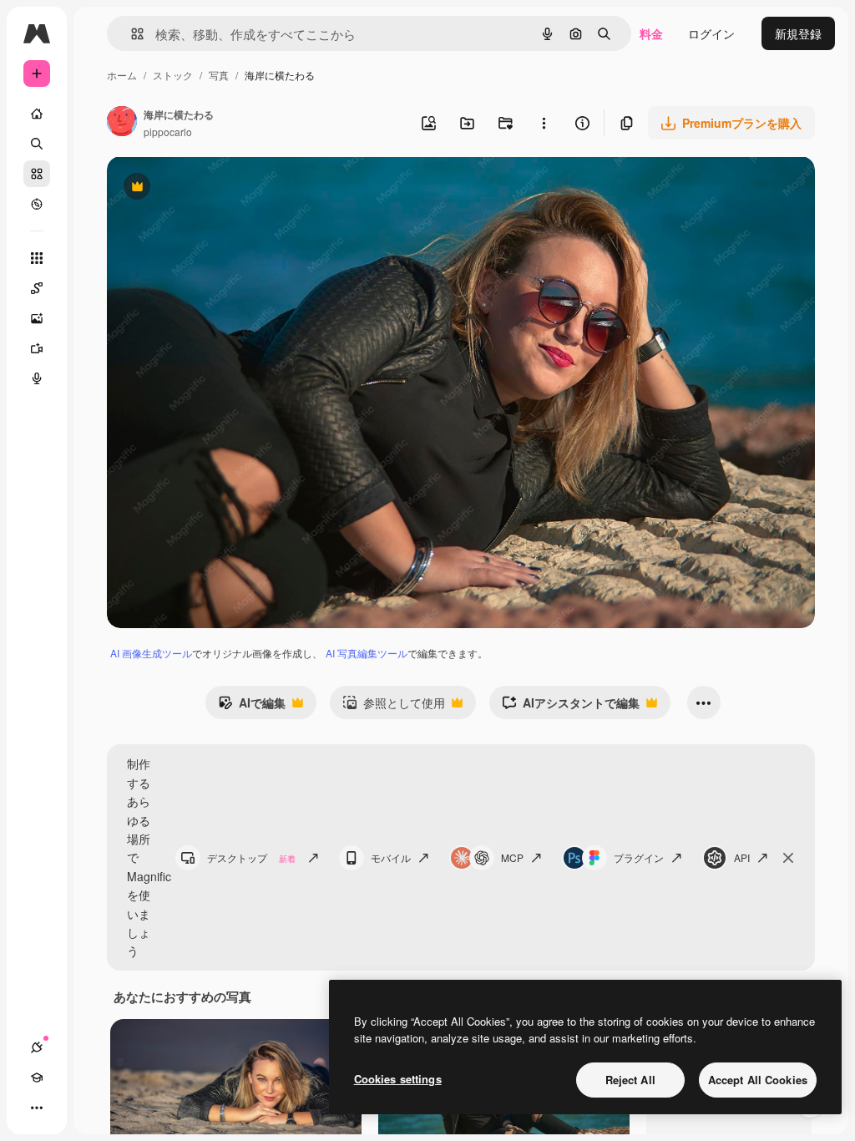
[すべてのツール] (36, 258)
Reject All (630, 1080)
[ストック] (36, 173)
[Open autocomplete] (131, 34)
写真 (219, 75)
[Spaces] (36, 288)
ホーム (122, 75)
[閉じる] (788, 858)
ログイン (711, 33)
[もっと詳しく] (36, 203)
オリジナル (221, 188)
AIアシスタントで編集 (571, 706)
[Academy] (36, 1077)
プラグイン (639, 857)
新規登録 (798, 33)
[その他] (36, 1107)
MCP (512, 857)
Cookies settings (398, 1079)
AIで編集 (252, 706)
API (742, 857)
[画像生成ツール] (36, 318)
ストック (173, 75)
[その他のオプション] (543, 122)
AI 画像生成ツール (151, 653)
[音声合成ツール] (36, 378)
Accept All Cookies (757, 1080)
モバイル (391, 857)
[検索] (36, 143)
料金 (651, 33)
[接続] (36, 1047)
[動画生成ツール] (36, 348)
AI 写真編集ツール (366, 653)
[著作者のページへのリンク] (122, 122)
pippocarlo (168, 131)
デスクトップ (251, 857)
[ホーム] (36, 113)
